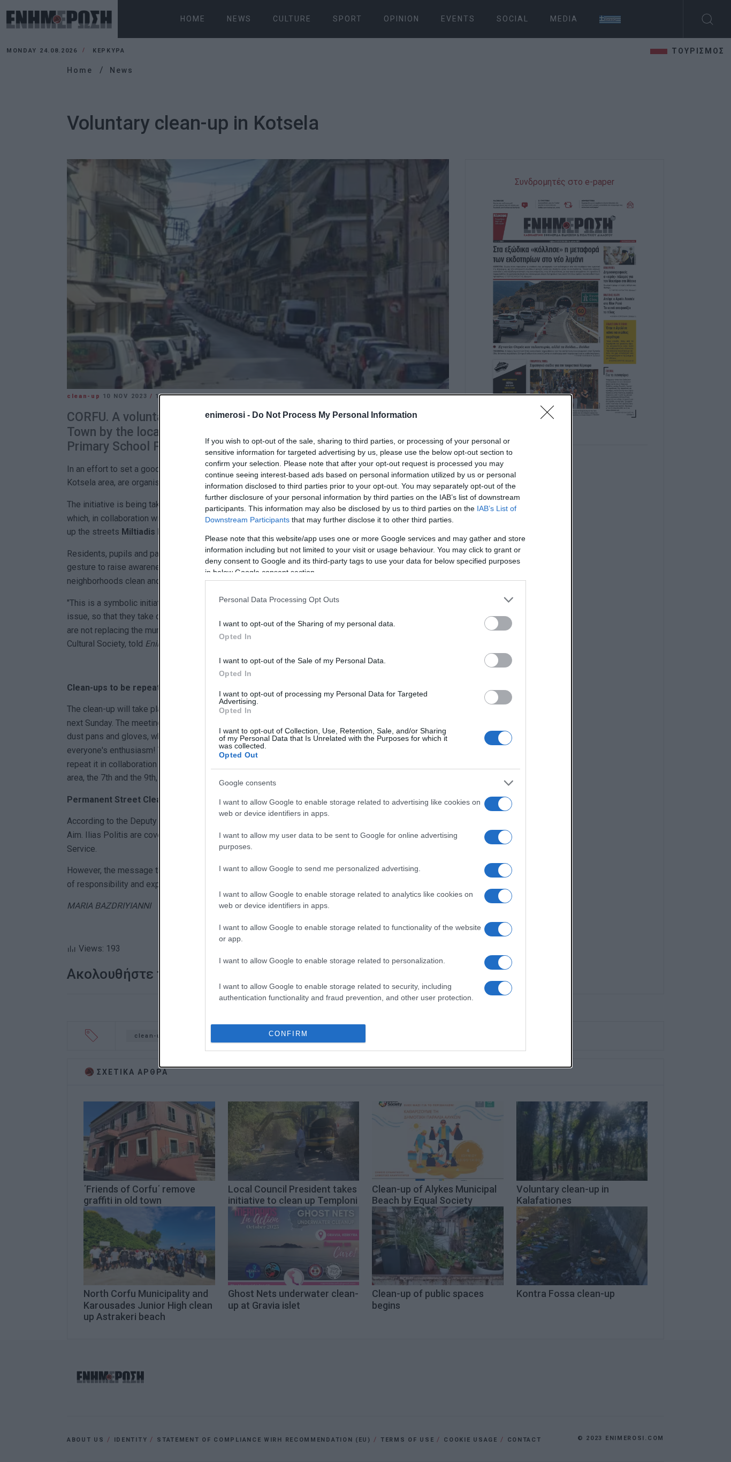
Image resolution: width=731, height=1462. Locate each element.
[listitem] (365, 599)
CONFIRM (288, 1034)
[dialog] (365, 731)
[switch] (498, 623)
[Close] (550, 416)
